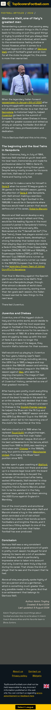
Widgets (37, 675)
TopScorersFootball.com (30, 4)
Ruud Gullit (18, 432)
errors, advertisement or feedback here (23, 694)
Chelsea (24, 448)
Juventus (7, 115)
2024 (30, 13)
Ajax (21, 371)
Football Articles (12, 13)
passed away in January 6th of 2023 (22, 102)
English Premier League (33, 407)
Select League (26, 707)
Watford (42, 464)
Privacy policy (19, 675)
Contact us (34, 671)
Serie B (5, 186)
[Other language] (46, 685)
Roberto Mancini (38, 208)
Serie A (23, 192)
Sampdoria (7, 112)
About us (18, 671)
